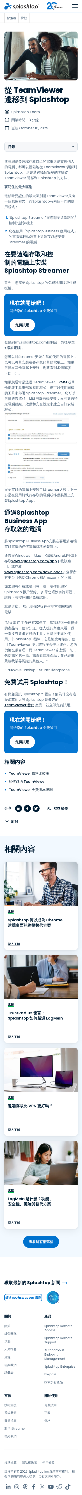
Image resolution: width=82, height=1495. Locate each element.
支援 (7, 1395)
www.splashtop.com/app (34, 561)
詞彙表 (9, 1372)
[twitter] (36, 808)
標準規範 (10, 1462)
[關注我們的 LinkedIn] (8, 1487)
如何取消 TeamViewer (27, 781)
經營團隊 (10, 1333)
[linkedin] (18, 808)
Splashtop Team (25, 111)
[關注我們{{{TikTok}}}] (68, 1487)
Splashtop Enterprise (59, 1366)
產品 (47, 1316)
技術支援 (10, 1405)
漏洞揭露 (10, 1420)
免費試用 (22, 324)
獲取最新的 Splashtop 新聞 (32, 1283)
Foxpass (50, 1374)
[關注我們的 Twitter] (42, 1487)
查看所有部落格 (41, 1241)
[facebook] (27, 808)
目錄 (11, 146)
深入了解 (14, 944)
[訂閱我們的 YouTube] (51, 1487)
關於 (7, 1316)
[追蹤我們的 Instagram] (17, 1487)
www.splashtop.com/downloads (33, 572)
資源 (7, 1357)
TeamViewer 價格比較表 (29, 773)
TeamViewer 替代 (19, 705)
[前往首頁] (21, 6)
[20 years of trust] (51, 6)
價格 (47, 1420)
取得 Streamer (15, 1428)
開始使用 (51, 1395)
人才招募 (10, 1349)
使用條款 (48, 1462)
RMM (63, 382)
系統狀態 (10, 1413)
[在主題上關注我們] (25, 1487)
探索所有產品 (53, 1382)
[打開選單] (75, 6)
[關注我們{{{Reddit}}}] (59, 1487)
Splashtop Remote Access (58, 1328)
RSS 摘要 (61, 808)
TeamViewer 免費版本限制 (31, 789)
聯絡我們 (10, 1365)
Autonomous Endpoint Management (54, 1354)
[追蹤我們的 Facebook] (34, 1487)
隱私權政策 (29, 1462)
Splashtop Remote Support (58, 1340)
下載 (47, 1413)
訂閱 (14, 821)
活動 (7, 1341)
